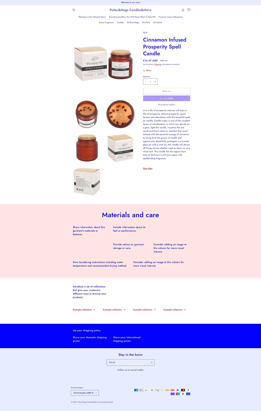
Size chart (147, 168)
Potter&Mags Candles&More (88, 402)
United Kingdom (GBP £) (83, 393)
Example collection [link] (82, 309)
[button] (74, 10)
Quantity (146, 76)
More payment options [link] (166, 104)
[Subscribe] (151, 362)
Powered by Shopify (106, 402)
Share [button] (148, 70)
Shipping (157, 64)
